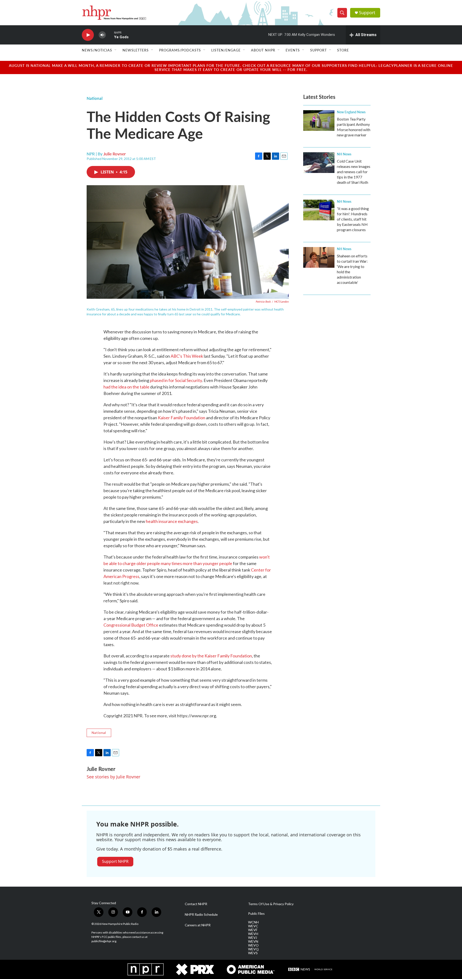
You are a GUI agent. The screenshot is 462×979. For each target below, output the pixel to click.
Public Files (256, 913)
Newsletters (135, 50)
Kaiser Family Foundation (181, 417)
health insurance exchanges (172, 521)
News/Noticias (97, 50)
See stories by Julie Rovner (113, 777)
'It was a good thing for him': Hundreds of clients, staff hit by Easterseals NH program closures (353, 219)
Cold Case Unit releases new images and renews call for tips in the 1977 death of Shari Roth (353, 171)
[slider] (110, 34)
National (95, 98)
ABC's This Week (187, 356)
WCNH (253, 922)
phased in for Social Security (176, 380)
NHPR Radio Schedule (201, 914)
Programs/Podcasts (180, 50)
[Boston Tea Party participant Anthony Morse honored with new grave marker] (318, 120)
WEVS (253, 953)
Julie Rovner (114, 154)
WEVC (253, 926)
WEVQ (253, 949)
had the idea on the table (126, 386)
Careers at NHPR (198, 925)
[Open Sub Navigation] (116, 50)
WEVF (252, 930)
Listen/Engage (226, 50)
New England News (351, 111)
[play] (88, 35)
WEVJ (252, 938)
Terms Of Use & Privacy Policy (271, 904)
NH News (344, 154)
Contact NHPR (196, 904)
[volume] (102, 35)
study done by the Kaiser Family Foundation (211, 655)
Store (343, 50)
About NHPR (263, 50)
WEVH (253, 934)
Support (367, 12)
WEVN (253, 941)
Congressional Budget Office (130, 625)
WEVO (253, 945)
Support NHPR (115, 861)
